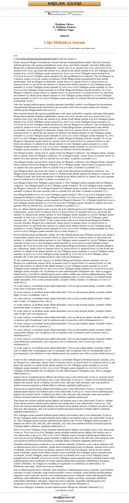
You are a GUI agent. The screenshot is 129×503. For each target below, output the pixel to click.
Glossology (66, 11)
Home (47, 11)
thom (25, 58)
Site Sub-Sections (78, 11)
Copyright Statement (64, 501)
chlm (32, 58)
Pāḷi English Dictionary (58, 14)
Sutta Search (76, 14)
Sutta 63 (64, 35)
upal (54, 58)
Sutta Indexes (55, 11)
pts (37, 58)
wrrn (19, 58)
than (42, 58)
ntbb (48, 58)
